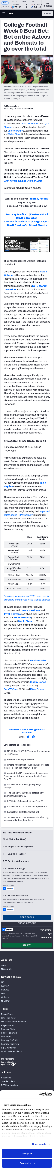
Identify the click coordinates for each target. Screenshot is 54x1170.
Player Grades (8, 1025)
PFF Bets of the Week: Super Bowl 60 (25, 801)
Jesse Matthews (30, 123)
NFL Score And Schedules (13, 1022)
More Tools (27, 917)
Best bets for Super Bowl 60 (20, 759)
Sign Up (27, 945)
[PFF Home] (11, 13)
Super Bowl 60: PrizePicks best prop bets (27, 807)
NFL (4, 3)
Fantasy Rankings (10, 1044)
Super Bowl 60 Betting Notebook (23, 812)
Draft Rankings (17, 225)
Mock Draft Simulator (11, 1051)
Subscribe (6, 1078)
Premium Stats (8, 1029)
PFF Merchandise (9, 1085)
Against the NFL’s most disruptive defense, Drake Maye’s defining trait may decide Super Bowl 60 (26, 776)
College (5, 997)
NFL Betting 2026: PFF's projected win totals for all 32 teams (27, 752)
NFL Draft (5, 1001)
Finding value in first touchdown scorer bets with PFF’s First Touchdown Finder (26, 766)
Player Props (7, 1014)
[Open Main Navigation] (3, 13)
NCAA (5, 6)
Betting (5, 986)
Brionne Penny (15, 130)
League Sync (40, 221)
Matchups (6, 1036)
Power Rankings (9, 1033)
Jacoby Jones (37, 682)
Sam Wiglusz (11, 689)
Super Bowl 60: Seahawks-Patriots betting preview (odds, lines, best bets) (26, 819)
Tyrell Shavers (12, 614)
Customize (25, 1163)
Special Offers (8, 1081)
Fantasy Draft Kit (17, 214)
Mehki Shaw (14, 134)
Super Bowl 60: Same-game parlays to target (22, 786)
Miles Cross (37, 689)
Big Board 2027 (8, 1048)
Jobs (3, 965)
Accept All (27, 1153)
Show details (39, 1144)
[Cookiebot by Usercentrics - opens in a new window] (39, 1094)
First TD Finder (8, 1018)
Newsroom (6, 969)
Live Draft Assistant (17, 221)
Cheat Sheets (38, 225)
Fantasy (5, 990)
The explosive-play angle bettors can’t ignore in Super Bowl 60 (24, 794)
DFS (3, 993)
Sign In (47, 14)
